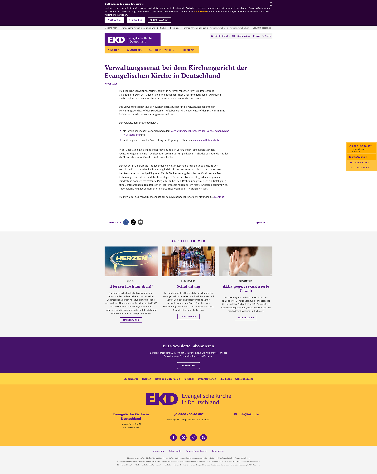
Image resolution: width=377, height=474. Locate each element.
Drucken (263, 222)
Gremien (174, 27)
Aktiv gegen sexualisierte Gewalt (246, 288)
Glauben (133, 50)
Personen (188, 378)
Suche (268, 35)
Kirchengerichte (218, 27)
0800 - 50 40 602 (362, 146)
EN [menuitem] (233, 35)
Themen (187, 50)
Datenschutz (200, 11)
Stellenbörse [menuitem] (243, 35)
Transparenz (218, 450)
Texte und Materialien (167, 378)
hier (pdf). (219, 196)
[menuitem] (220, 36)
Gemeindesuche (244, 378)
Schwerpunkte (160, 50)
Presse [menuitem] (256, 35)
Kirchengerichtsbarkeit (194, 27)
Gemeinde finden (359, 167)
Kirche (162, 27)
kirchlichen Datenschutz (205, 140)
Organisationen (207, 378)
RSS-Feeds (226, 378)
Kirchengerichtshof (239, 27)
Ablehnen (137, 20)
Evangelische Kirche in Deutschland (138, 27)
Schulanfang (188, 286)
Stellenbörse (131, 378)
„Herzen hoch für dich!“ (131, 286)
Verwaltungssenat (262, 27)
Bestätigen (115, 20)
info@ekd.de (359, 157)
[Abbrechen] (270, 4)
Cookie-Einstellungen (196, 450)
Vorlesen (112, 83)
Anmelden (190, 365)
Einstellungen (160, 20)
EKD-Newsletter (359, 162)
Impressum (158, 450)
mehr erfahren (131, 320)
